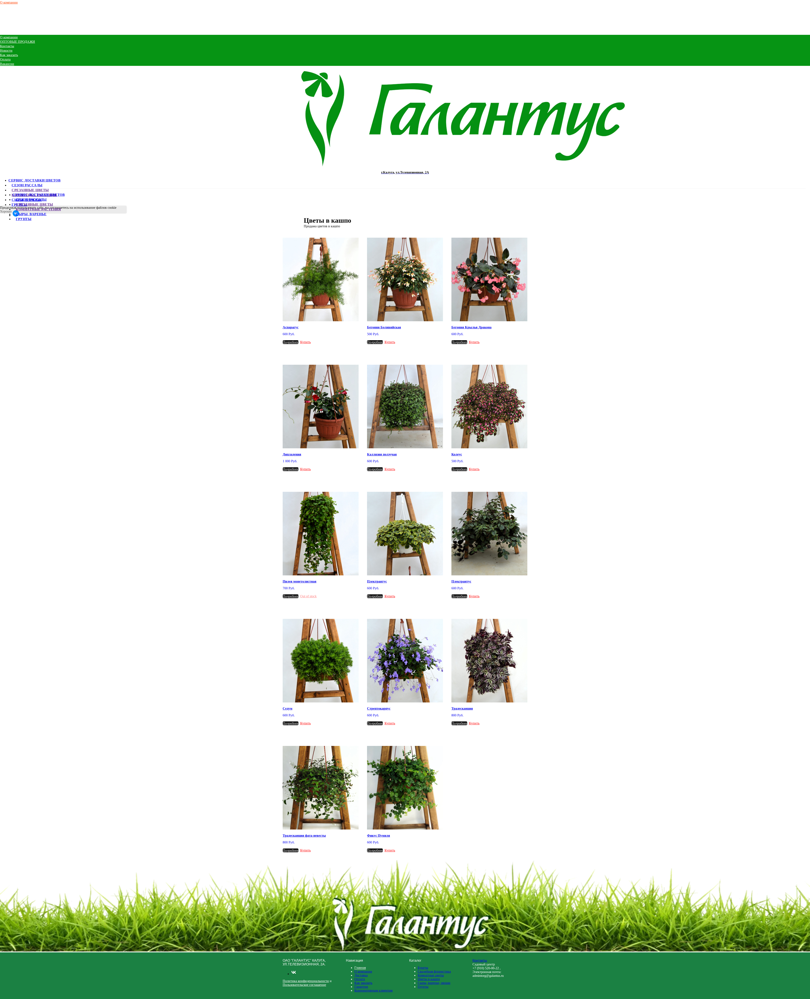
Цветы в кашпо (429, 979)
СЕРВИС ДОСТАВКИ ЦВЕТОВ (34, 180)
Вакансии (7, 29)
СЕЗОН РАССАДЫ (27, 185)
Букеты (423, 967)
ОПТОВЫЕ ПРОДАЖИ (17, 6)
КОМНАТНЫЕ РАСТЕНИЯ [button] (38, 209)
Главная (360, 967)
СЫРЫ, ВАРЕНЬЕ (31, 213)
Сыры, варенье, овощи (434, 983)
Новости (6, 15)
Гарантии (361, 986)
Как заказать (9, 20)
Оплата (5, 24)
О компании (9, 2)
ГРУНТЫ (23, 218)
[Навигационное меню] (2, 32)
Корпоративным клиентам (373, 990)
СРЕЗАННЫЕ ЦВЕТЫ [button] (30, 189)
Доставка (361, 975)
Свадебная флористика (434, 971)
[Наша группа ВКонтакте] (293, 974)
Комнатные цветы (431, 975)
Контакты (7, 11)
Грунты (423, 986)
